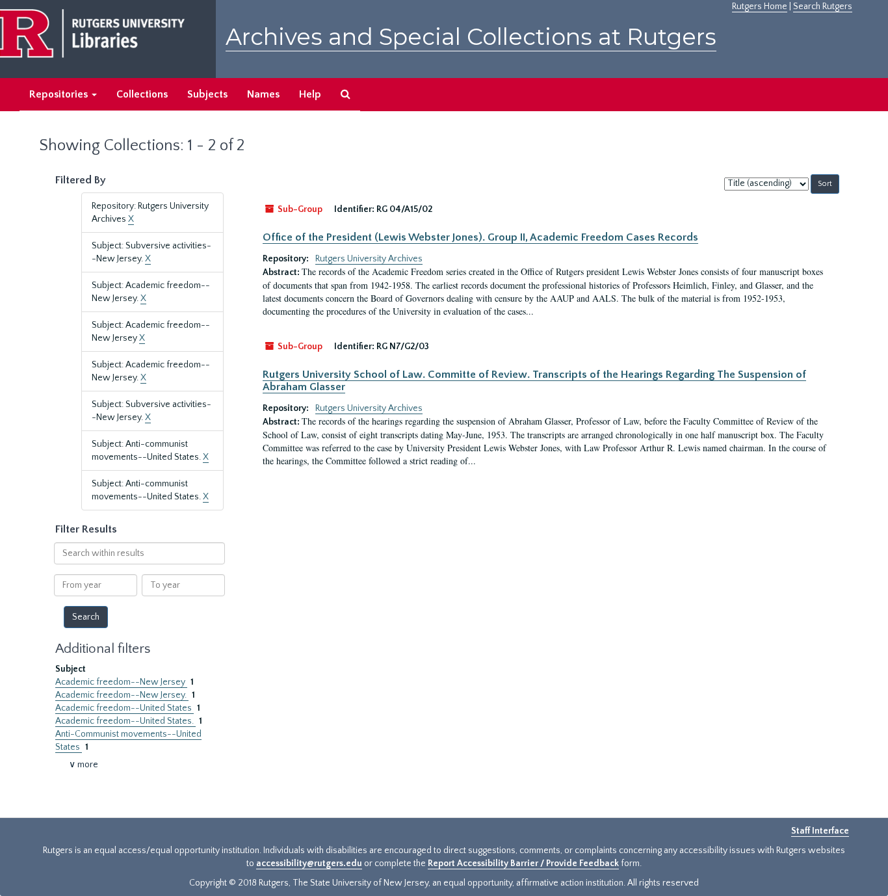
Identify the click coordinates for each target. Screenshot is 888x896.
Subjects (207, 94)
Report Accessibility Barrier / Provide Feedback (523, 863)
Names (263, 94)
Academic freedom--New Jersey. (122, 695)
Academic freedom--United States (124, 708)
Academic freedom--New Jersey (121, 682)
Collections (142, 94)
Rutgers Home (759, 6)
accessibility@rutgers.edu (309, 863)
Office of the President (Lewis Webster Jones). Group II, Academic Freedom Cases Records (480, 237)
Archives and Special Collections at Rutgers (471, 37)
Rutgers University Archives (369, 259)
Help (310, 94)
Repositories (59, 94)
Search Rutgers (822, 6)
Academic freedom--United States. (125, 721)
